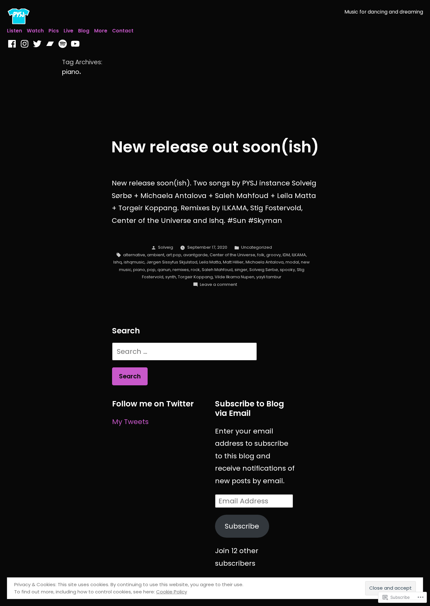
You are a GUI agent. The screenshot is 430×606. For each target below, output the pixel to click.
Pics (53, 30)
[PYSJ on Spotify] (63, 44)
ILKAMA (299, 255)
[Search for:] (184, 351)
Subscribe (242, 526)
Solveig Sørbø (263, 270)
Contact (122, 30)
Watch (35, 30)
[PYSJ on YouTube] (75, 44)
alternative (134, 255)
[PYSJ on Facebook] (12, 44)
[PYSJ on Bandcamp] (50, 44)
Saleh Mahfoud (217, 270)
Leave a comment (218, 284)
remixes (181, 270)
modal (292, 262)
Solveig (165, 247)
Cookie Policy (171, 591)
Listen (14, 30)
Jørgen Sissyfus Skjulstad (171, 262)
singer (241, 270)
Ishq (117, 262)
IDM (286, 255)
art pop (173, 255)
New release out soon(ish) (215, 147)
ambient (155, 255)
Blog (83, 30)
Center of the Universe (232, 255)
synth (170, 277)
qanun (164, 270)
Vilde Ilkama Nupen (234, 277)
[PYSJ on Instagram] (25, 44)
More (100, 30)
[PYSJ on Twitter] (37, 44)
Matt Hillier (233, 262)
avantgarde (195, 255)
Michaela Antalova (265, 262)
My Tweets (130, 422)
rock (195, 270)
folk (260, 255)
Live (68, 30)
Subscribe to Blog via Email (249, 408)
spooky (287, 270)
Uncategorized (256, 247)
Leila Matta (210, 262)
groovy (273, 255)
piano (139, 270)
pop (151, 270)
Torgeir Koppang (195, 277)
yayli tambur (268, 277)
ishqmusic (134, 262)
